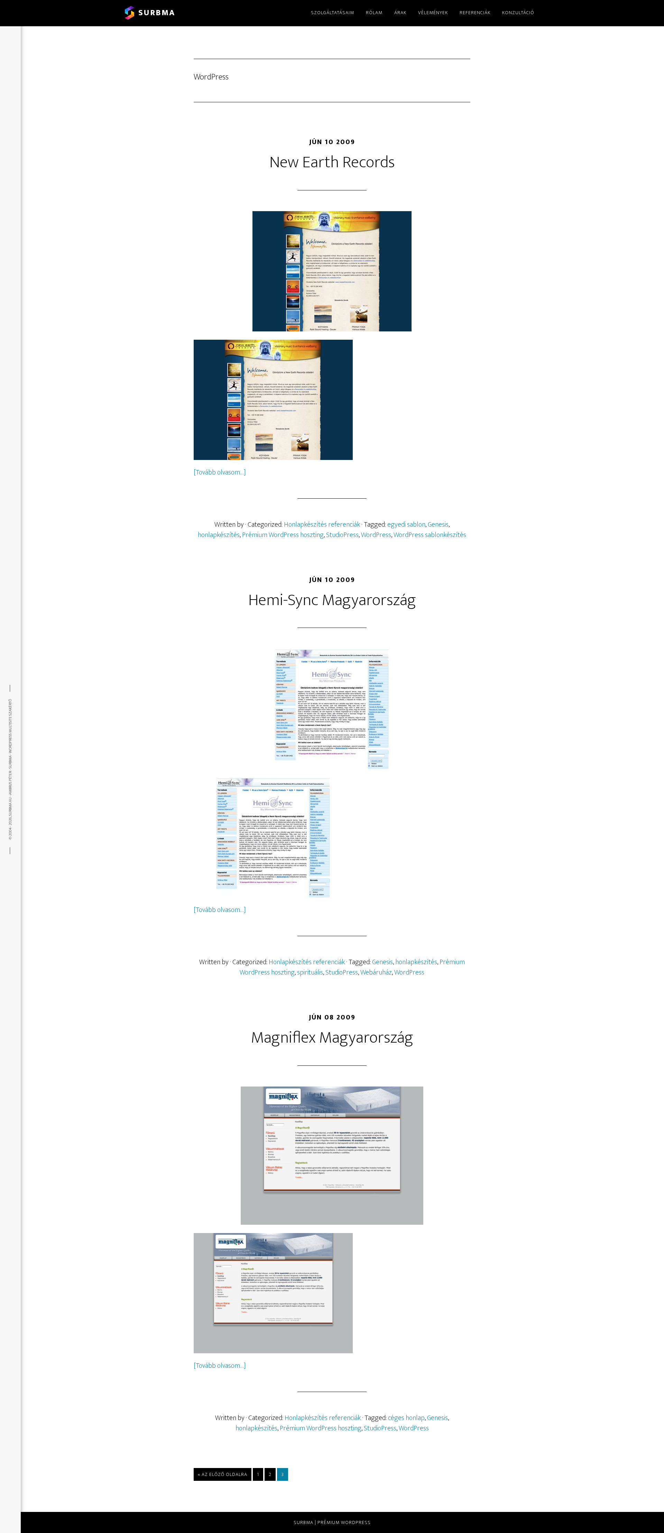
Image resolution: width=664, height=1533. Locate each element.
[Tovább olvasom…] (220, 472)
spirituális (310, 972)
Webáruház (376, 972)
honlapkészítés (219, 535)
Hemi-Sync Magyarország (332, 600)
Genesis (438, 524)
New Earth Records (332, 162)
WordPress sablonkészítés (430, 535)
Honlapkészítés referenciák (322, 524)
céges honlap (406, 1418)
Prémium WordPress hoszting (283, 535)
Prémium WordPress (344, 1522)
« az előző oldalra (222, 1474)
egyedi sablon (406, 524)
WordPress (376, 535)
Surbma (156, 13)
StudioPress (342, 535)
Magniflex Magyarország (332, 1038)
